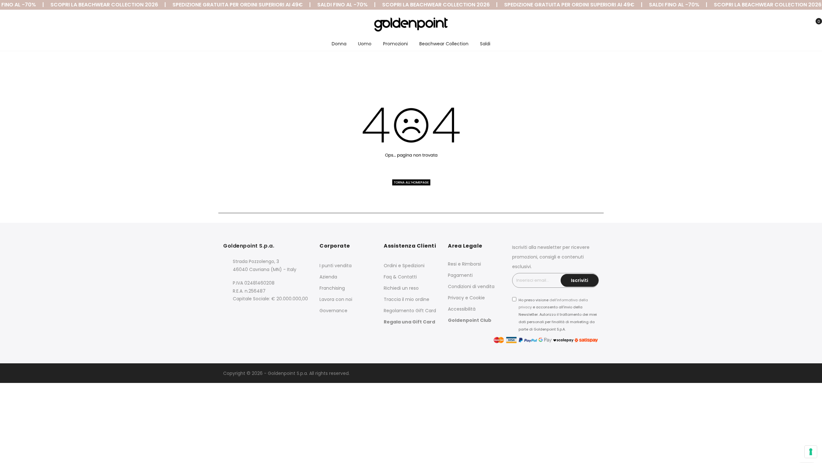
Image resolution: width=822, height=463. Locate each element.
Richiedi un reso (401, 288)
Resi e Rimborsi (464, 264)
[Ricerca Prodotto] (784, 25)
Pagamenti (460, 275)
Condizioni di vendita (471, 286)
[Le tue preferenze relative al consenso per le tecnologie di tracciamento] (811, 452)
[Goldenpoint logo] (411, 24)
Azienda (328, 277)
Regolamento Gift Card (410, 310)
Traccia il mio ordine (406, 299)
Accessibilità (462, 309)
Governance (333, 310)
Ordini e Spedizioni (404, 265)
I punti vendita (335, 265)
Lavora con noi (335, 299)
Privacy (456, 298)
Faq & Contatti (400, 277)
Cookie (477, 298)
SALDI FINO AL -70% (334, 4)
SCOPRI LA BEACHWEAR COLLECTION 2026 (95, 4)
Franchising (332, 288)
